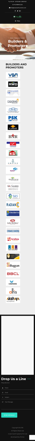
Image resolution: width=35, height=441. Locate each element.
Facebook (15, 11)
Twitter (18, 11)
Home (11, 38)
